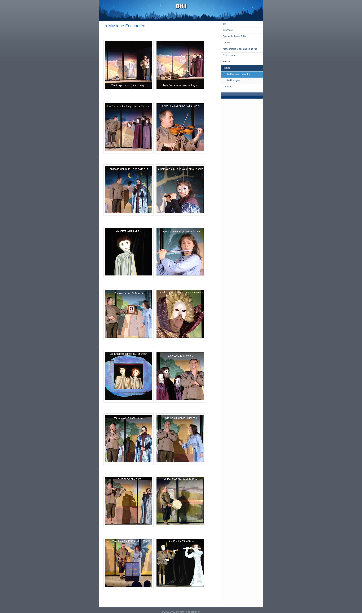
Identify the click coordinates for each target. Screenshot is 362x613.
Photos (226, 67)
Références (229, 55)
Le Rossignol (233, 80)
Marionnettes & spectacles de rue (240, 49)
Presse (226, 61)
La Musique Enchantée (238, 74)
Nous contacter (192, 611)
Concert (227, 42)
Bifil (224, 23)
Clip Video (228, 30)
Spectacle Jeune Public (235, 36)
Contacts (227, 86)
